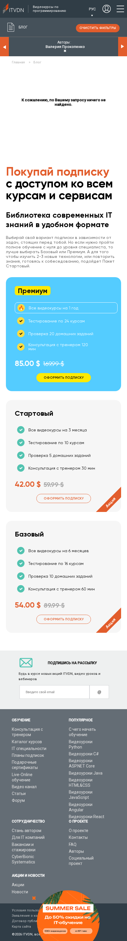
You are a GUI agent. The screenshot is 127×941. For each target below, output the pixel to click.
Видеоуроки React (86, 816)
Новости (20, 891)
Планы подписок (28, 755)
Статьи (19, 793)
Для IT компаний (28, 837)
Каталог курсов (27, 741)
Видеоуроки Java (85, 773)
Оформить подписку (64, 498)
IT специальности (29, 748)
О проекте (78, 830)
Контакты (78, 837)
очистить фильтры (97, 28)
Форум (18, 800)
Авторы (76, 851)
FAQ (72, 844)
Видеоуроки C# (84, 753)
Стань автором (26, 830)
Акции (18, 884)
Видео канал (24, 786)
